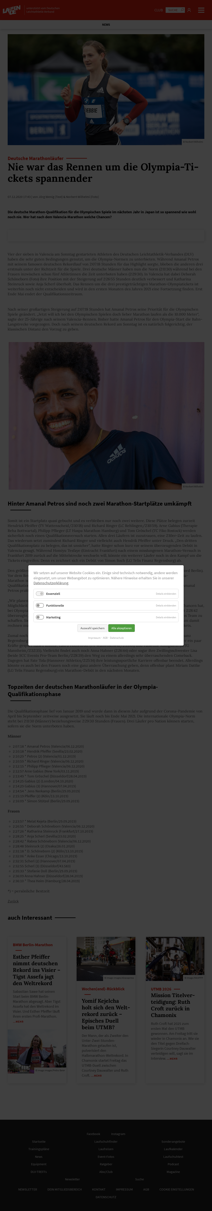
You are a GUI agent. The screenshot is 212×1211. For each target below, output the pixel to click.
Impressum (94, 638)
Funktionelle (55, 605)
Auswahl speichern (93, 628)
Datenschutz (117, 638)
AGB (105, 638)
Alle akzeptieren (121, 628)
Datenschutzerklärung (51, 583)
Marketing (53, 617)
